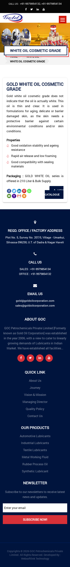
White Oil (33, 56)
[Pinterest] (24, 191)
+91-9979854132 (30, 3)
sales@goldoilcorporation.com (35, 305)
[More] (24, 196)
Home (14, 56)
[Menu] (62, 19)
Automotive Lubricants (35, 436)
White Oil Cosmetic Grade (27, 61)
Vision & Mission (35, 395)
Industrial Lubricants (35, 443)
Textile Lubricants (35, 450)
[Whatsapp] (29, 191)
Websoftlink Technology (35, 558)
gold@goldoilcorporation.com (35, 300)
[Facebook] (9, 191)
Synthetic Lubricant (35, 471)
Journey (35, 388)
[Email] (9, 196)
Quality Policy (35, 409)
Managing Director (35, 402)
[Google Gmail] (19, 196)
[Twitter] (14, 191)
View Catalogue (54, 192)
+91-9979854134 (51, 3)
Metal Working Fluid (35, 457)
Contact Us (35, 416)
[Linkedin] (19, 191)
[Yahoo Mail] (14, 196)
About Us (35, 380)
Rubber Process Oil (35, 464)
